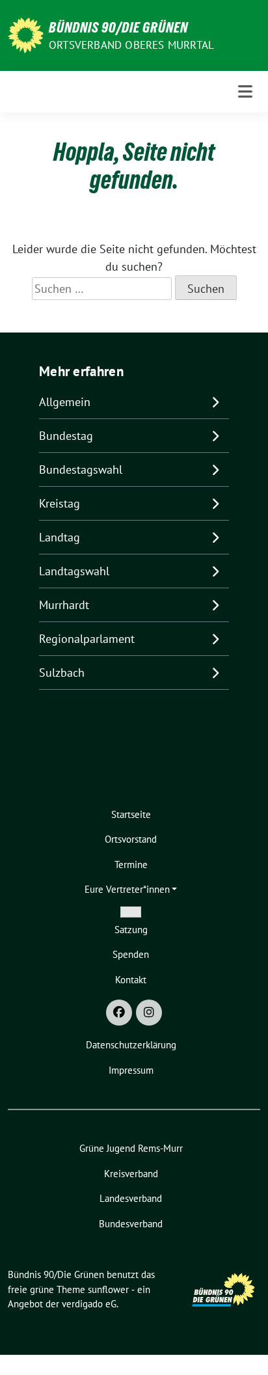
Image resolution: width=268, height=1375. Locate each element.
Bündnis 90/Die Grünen (118, 27)
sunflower (108, 1289)
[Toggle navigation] (245, 91)
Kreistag (59, 503)
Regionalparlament (87, 638)
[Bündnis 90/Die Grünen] (26, 34)
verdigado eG (89, 1304)
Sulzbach (62, 672)
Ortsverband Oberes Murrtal (131, 45)
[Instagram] (149, 1013)
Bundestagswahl (80, 469)
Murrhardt (64, 604)
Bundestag (66, 435)
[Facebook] (119, 1013)
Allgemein (64, 401)
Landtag (59, 537)
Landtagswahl (74, 571)
